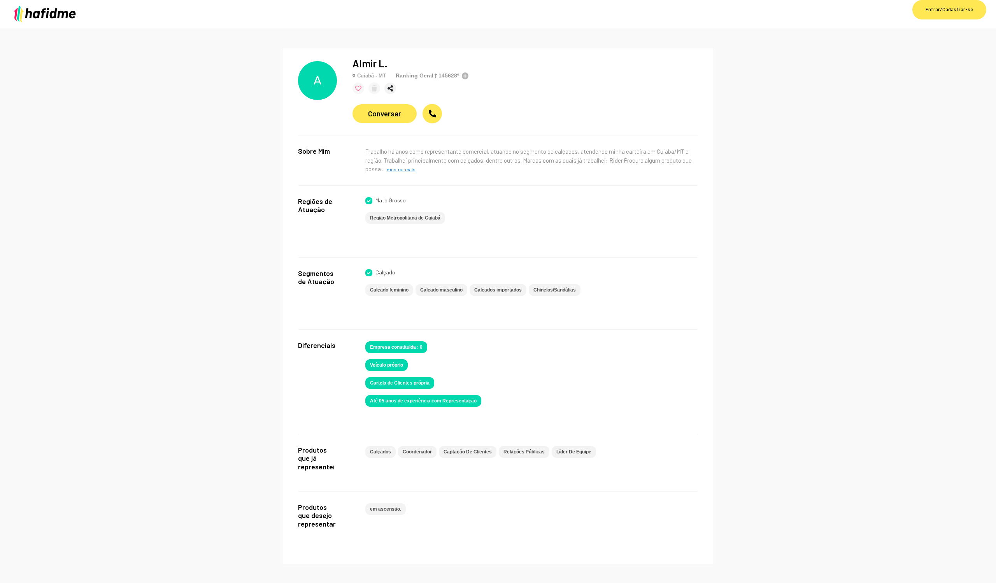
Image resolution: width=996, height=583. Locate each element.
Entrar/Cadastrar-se (949, 9)
